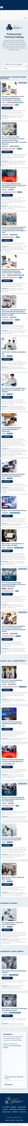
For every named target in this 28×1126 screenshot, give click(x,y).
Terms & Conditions (10, 1120)
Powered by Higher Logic (14, 1125)
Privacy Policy (19, 1120)
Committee (15, 1112)
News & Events (6, 1112)
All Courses (5, 1107)
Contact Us (22, 1112)
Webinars (13, 1107)
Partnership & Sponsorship (17, 1109)
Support (5, 1109)
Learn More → (7, 107)
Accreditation (22, 1107)
